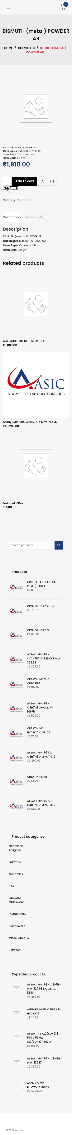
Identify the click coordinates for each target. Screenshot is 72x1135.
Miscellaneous (19, 938)
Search (60, 547)
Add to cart (24, 181)
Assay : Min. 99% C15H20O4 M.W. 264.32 (30, 421)
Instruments (17, 914)
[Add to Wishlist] (42, 182)
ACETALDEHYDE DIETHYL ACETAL (24, 340)
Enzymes (15, 862)
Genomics (16, 874)
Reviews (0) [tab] (34, 217)
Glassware (16, 902)
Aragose (15, 850)
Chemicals (26, 48)
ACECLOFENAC (13, 502)
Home (8, 48)
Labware (15, 898)
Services (14, 950)
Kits (11, 886)
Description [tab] (12, 217)
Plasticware (17, 926)
